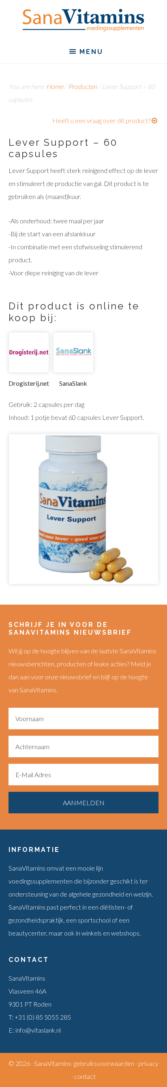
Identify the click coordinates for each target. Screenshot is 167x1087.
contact (85, 1076)
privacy (148, 1063)
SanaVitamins (52, 1063)
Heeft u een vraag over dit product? (101, 120)
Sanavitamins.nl (83, 20)
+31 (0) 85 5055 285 (43, 1017)
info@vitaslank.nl (38, 1030)
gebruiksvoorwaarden (104, 1063)
